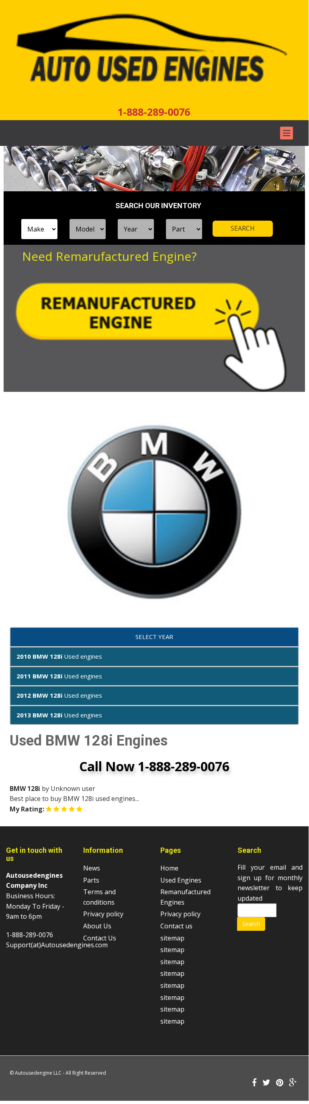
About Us (97, 926)
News (91, 868)
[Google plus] (293, 1083)
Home (169, 868)
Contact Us (99, 938)
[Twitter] (266, 1083)
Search (251, 924)
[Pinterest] (279, 1083)
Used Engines (180, 880)
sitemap (172, 938)
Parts (91, 880)
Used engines (59, 656)
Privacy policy (103, 913)
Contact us (176, 926)
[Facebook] (254, 1083)
